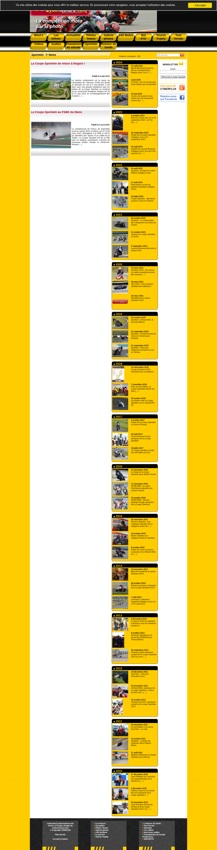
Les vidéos (149, 830)
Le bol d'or (100, 834)
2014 (118, 565)
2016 (118, 466)
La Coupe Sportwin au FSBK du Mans (56, 112)
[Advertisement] (173, 150)
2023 (118, 112)
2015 (118, 516)
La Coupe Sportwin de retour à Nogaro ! (58, 63)
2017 (118, 416)
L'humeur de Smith (152, 823)
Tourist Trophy (101, 837)
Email (172, 69)
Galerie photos (102, 830)
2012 (118, 668)
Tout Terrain (149, 826)
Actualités (100, 826)
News (52, 54)
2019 (118, 314)
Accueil (56, 839)
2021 (118, 214)
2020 (118, 264)
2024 (118, 62)
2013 (118, 615)
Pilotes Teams (101, 828)
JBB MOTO (149, 839)
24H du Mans (101, 832)
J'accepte (200, 5)
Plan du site (60, 834)
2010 (118, 771)
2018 (118, 363)
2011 (118, 721)
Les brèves (100, 823)
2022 (118, 165)
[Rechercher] (182, 55)
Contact (64, 839)
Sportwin (37, 54)
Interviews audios (152, 832)
